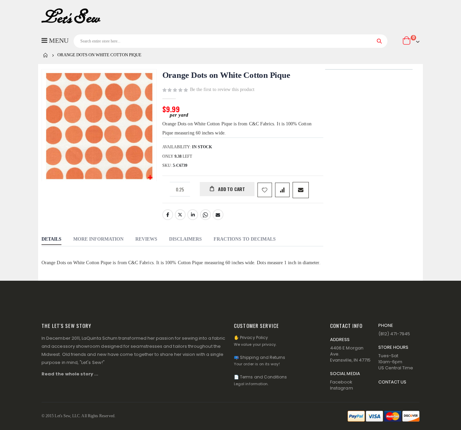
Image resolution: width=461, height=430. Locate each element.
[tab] (51, 240)
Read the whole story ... (70, 374)
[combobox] (230, 41)
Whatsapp (205, 214)
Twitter (180, 214)
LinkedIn (192, 214)
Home (45, 55)
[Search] (379, 41)
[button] (150, 178)
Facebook (167, 214)
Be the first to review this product (222, 89)
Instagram (341, 388)
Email (218, 214)
